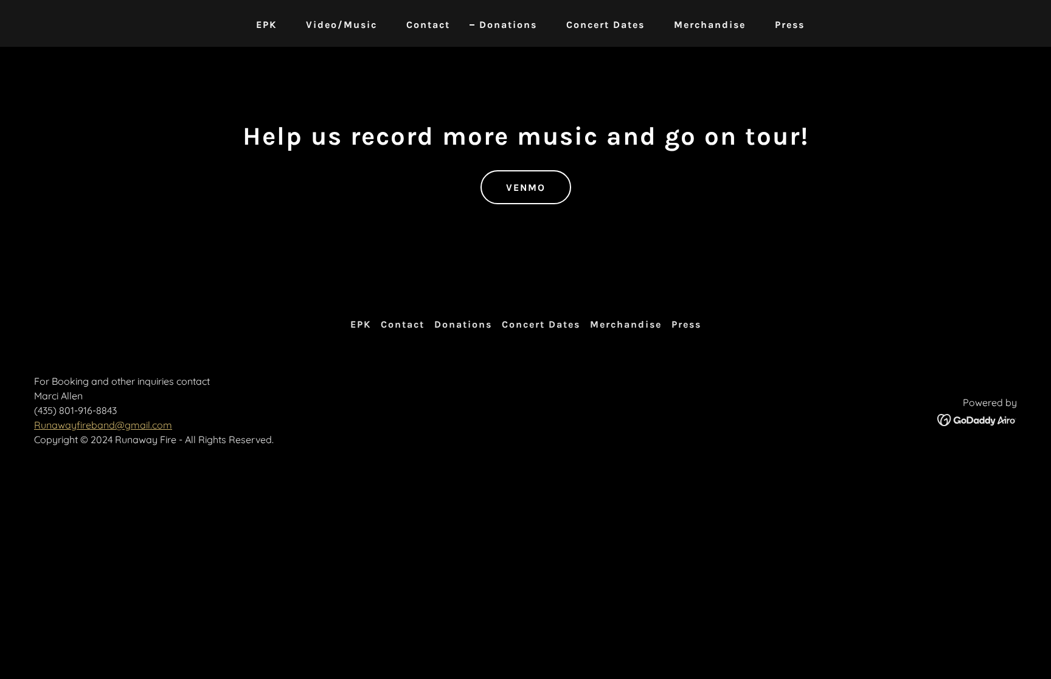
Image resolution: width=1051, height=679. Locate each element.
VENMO (526, 187)
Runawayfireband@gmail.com (103, 425)
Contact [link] (428, 24)
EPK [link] (266, 24)
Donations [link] (508, 24)
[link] (977, 419)
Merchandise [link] (710, 24)
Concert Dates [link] (605, 24)
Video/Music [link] (341, 24)
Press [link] (790, 24)
